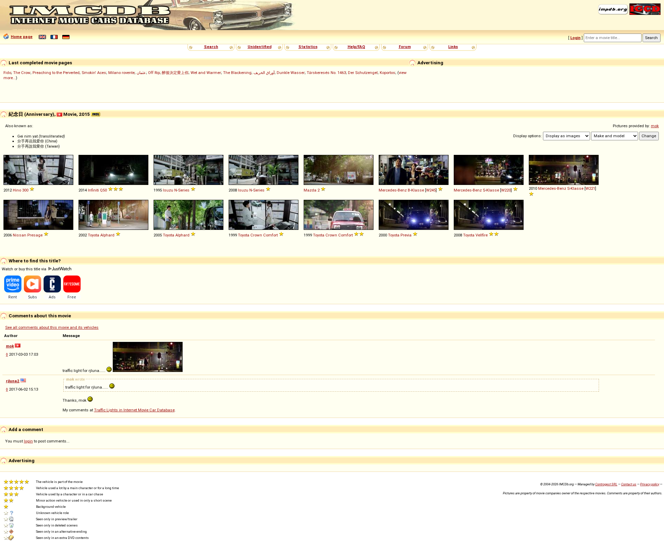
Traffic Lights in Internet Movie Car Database (134, 410)
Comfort (270, 235)
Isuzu (168, 190)
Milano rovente (121, 72)
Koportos (387, 72)
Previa (406, 235)
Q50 (103, 190)
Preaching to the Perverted (56, 72)
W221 (590, 188)
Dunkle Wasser (291, 72)
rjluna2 (12, 381)
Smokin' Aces (94, 72)
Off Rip (154, 72)
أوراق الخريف (264, 72)
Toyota (93, 235)
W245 (431, 190)
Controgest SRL (606, 484)
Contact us (628, 484)
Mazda (310, 190)
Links (453, 46)
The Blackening (237, 72)
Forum (405, 46)
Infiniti (93, 190)
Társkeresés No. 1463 (326, 72)
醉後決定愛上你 (175, 72)
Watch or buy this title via (24, 269)
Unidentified (259, 46)
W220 (506, 190)
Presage (35, 235)
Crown (256, 235)
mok (655, 125)
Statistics (307, 46)
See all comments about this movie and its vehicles (52, 327)
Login (575, 37)
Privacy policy (649, 484)
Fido (7, 72)
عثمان (141, 72)
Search (211, 46)
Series (184, 190)
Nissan (19, 235)
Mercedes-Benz (393, 190)
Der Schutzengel (363, 72)
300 (25, 190)
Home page (22, 36)
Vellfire (482, 235)
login (28, 441)
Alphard (107, 235)
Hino (17, 190)
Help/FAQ (356, 46)
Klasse (417, 190)
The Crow (21, 72)
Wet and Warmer (206, 72)
